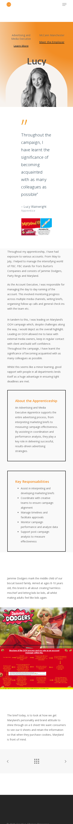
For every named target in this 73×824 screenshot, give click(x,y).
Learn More (21, 45)
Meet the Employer (51, 42)
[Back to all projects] (36, 760)
